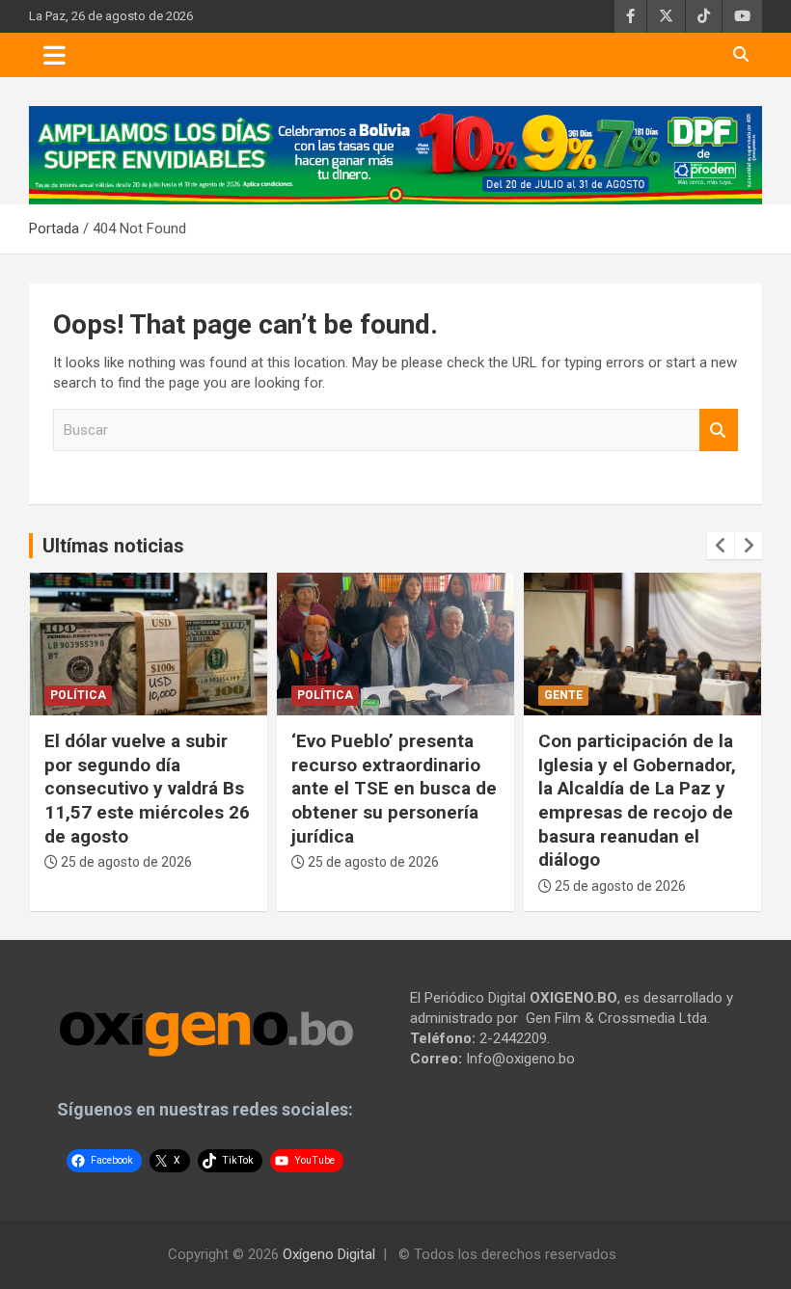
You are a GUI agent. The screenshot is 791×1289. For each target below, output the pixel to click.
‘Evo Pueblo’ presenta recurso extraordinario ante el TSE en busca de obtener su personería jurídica (394, 788)
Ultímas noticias (113, 545)
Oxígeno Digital (329, 1254)
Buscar (718, 430)
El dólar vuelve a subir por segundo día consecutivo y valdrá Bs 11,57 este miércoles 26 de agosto (147, 788)
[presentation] (720, 545)
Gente (563, 695)
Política (78, 695)
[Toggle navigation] (54, 55)
